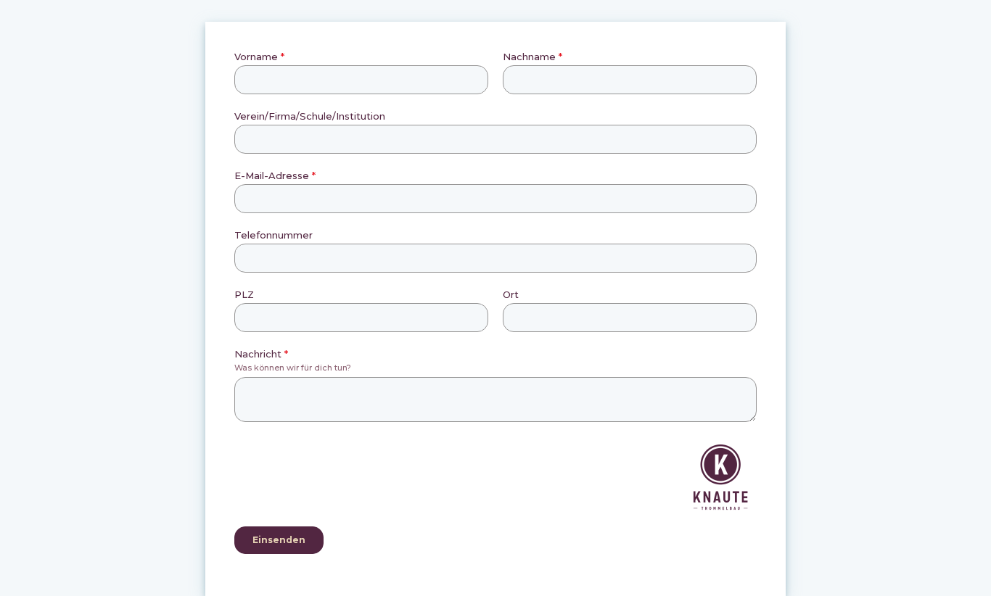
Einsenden (278, 539)
